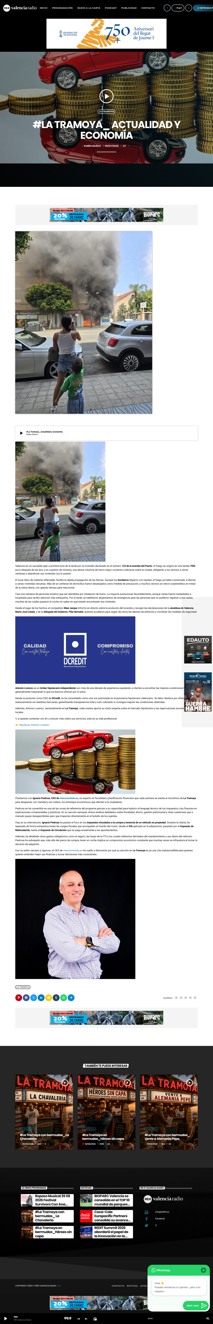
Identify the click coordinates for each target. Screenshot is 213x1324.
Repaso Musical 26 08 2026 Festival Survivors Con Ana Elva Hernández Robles (52, 1204)
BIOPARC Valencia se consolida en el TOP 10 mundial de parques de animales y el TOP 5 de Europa (112, 1204)
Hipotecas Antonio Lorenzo (34, 724)
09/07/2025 (110, 146)
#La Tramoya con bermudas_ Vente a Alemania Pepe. (167, 1137)
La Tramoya (106, 111)
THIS (59, 1285)
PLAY (178, 8)
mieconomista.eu (69, 798)
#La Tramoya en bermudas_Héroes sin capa (103, 1137)
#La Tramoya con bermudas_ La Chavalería (44, 1137)
